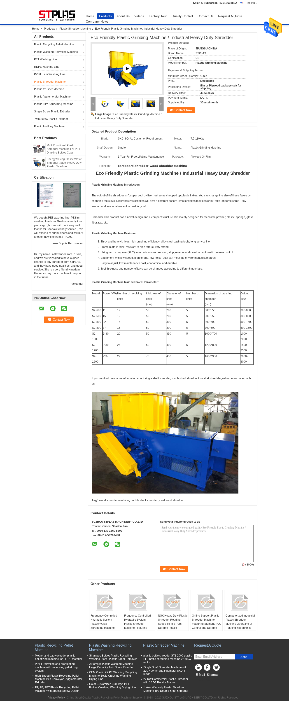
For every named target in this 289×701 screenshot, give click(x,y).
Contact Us (205, 16)
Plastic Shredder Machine (75, 28)
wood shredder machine (114, 500)
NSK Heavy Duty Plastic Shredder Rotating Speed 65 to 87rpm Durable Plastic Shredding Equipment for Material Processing (172, 626)
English (250, 3)
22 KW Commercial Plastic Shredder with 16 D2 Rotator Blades (165, 681)
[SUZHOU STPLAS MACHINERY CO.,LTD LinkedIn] (198, 668)
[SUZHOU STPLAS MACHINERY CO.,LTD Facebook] (207, 668)
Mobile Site (204, 680)
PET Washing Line (45, 59)
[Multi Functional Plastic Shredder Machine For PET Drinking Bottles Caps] (39, 148)
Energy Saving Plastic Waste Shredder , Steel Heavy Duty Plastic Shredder (64, 163)
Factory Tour (158, 16)
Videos (139, 16)
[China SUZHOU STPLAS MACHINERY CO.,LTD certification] (45, 195)
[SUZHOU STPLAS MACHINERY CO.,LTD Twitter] (216, 668)
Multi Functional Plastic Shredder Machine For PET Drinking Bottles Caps (63, 149)
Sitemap (213, 674)
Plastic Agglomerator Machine (52, 96)
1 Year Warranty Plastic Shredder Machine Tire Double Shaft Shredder (165, 689)
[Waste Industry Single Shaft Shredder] (127, 69)
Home (90, 16)
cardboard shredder (171, 500)
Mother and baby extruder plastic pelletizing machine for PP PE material (58, 657)
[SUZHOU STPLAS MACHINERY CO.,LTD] (93, 104)
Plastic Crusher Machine (49, 89)
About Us (123, 16)
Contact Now (183, 110)
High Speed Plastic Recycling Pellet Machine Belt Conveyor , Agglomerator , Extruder (59, 679)
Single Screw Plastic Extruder (52, 111)
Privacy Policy (56, 697)
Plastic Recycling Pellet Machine (54, 44)
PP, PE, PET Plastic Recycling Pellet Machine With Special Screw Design (57, 689)
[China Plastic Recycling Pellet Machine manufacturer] (58, 15)
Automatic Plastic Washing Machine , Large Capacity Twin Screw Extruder (111, 665)
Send (243, 657)
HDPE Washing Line (46, 66)
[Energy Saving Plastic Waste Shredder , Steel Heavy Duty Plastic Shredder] (39, 162)
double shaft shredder (144, 500)
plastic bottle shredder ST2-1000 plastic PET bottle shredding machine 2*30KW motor (167, 659)
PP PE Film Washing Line (49, 74)
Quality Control (182, 16)
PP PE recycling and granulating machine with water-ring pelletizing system (56, 667)
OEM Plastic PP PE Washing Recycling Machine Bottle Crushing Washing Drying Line (113, 676)
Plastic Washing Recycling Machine (56, 52)
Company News (97, 21)
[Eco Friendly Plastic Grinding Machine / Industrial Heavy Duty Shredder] (120, 103)
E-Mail (200, 674)
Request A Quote (230, 16)
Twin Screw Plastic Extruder (51, 119)
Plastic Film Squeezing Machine (53, 104)
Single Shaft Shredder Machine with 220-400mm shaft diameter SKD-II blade (165, 671)
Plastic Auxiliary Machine (49, 126)
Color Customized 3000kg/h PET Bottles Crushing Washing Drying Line (112, 685)
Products (105, 16)
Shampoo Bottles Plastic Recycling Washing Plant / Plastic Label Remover (113, 657)
